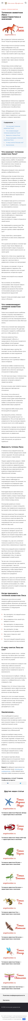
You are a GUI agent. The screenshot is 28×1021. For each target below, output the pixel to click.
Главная (3, 9)
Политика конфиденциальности (14, 995)
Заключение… (10, 145)
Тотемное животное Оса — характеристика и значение (10, 913)
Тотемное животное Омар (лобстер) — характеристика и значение (13, 838)
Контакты (6, 1000)
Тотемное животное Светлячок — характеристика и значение (12, 987)
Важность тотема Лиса (13, 135)
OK (24, 1019)
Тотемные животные (12, 9)
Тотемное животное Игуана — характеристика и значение (11, 863)
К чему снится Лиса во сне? (14, 142)
